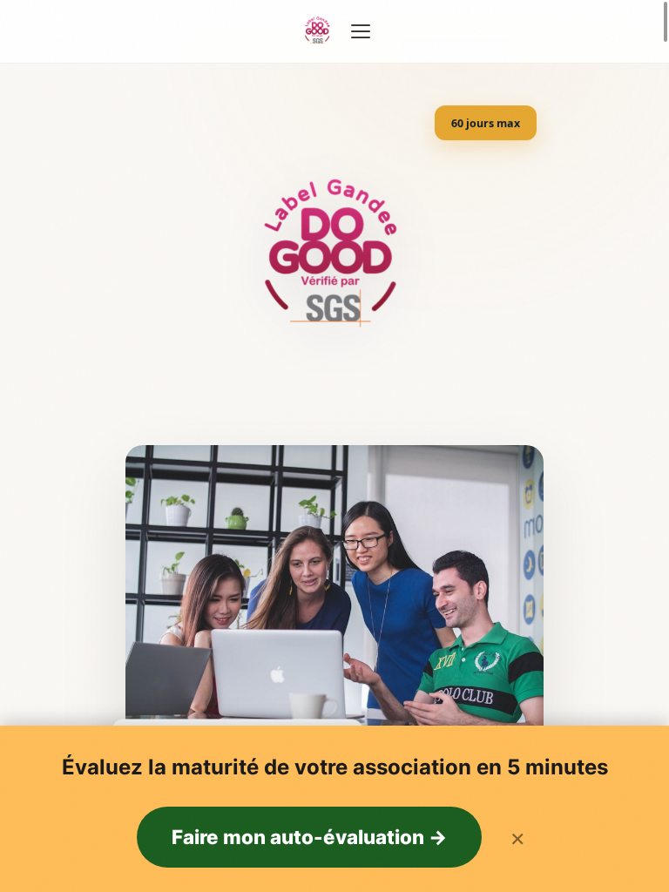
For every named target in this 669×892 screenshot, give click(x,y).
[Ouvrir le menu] (360, 31)
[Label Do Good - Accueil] (318, 31)
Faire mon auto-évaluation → (309, 836)
